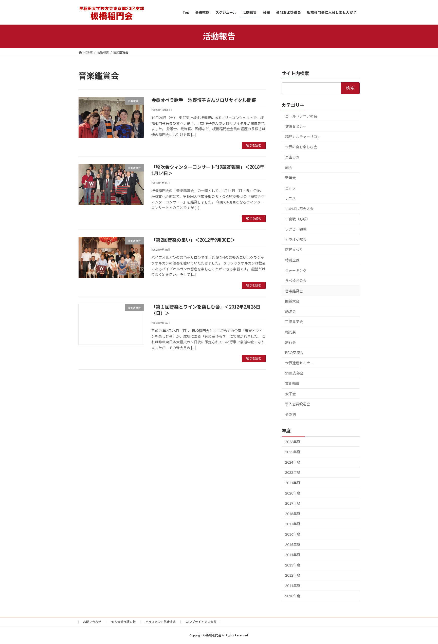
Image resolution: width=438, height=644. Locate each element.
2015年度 (292, 544)
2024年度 (292, 462)
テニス (290, 198)
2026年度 (292, 441)
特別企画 (292, 260)
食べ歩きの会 (295, 280)
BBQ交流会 (294, 352)
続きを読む (253, 145)
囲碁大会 (292, 301)
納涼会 (290, 311)
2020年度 (292, 493)
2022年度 (292, 472)
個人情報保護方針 (123, 622)
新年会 (290, 178)
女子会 (290, 393)
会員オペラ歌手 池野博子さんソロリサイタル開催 (203, 100)
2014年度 (292, 555)
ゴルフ (290, 188)
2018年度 (292, 513)
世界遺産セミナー (299, 363)
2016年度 (292, 534)
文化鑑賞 (292, 383)
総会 (288, 167)
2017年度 (292, 524)
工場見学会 (294, 321)
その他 (290, 414)
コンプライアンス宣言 (201, 622)
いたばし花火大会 (299, 208)
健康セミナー (295, 126)
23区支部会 (294, 373)
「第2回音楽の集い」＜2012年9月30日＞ (193, 240)
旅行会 (290, 342)
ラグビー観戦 (295, 229)
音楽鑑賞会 (294, 291)
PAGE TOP (423, 620)
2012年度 (292, 575)
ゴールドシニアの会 (301, 116)
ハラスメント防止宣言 (160, 622)
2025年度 (292, 452)
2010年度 (292, 596)
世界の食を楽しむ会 (301, 147)
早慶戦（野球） (297, 219)
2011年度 (292, 585)
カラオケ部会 (295, 239)
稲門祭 (290, 332)
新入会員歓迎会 (297, 404)
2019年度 (292, 503)
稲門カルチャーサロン (303, 136)
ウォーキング (295, 270)
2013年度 (292, 565)
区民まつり (294, 250)
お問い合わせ (92, 622)
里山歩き (292, 157)
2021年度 (292, 483)
